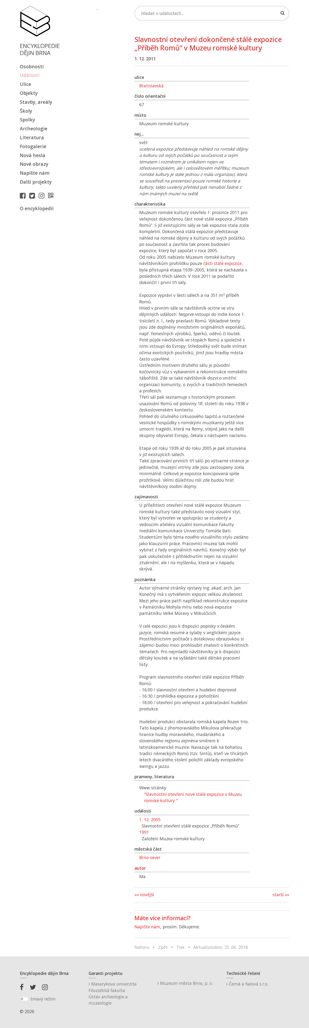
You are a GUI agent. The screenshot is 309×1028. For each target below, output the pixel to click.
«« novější (144, 894)
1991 (144, 832)
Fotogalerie (33, 146)
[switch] (24, 999)
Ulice (25, 84)
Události (30, 75)
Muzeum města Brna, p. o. (186, 983)
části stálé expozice (222, 263)
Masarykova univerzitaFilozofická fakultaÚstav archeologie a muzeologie (113, 993)
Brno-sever (149, 857)
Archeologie (33, 128)
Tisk (180, 947)
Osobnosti (32, 66)
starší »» (281, 894)
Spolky (27, 119)
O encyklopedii (37, 208)
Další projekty (36, 182)
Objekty (29, 93)
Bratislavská (151, 86)
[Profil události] (52, 195)
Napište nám (34, 173)
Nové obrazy (34, 164)
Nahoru (141, 947)
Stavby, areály (36, 102)
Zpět (163, 947)
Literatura (32, 137)
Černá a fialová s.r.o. (248, 984)
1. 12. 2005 (150, 819)
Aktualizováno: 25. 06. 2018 (220, 947)
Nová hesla (32, 155)
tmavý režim (43, 999)
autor (140, 868)
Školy (26, 111)
